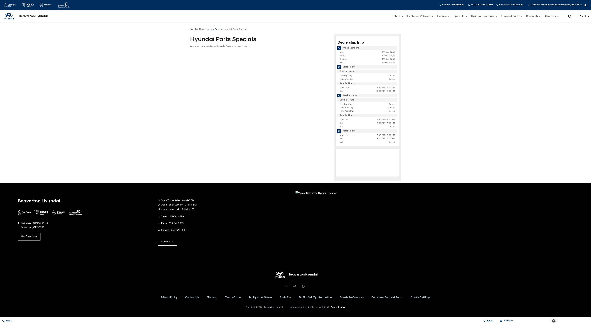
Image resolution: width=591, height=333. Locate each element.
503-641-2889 (388, 52)
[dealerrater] (294, 286)
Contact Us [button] (167, 241)
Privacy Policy (169, 297)
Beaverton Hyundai (273, 307)
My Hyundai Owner (260, 297)
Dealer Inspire (338, 307)
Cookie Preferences (352, 297)
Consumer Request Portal (387, 297)
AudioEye (285, 297)
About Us (550, 16)
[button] (570, 16)
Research (532, 17)
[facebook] (303, 286)
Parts (217, 29)
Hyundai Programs (482, 16)
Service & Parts (510, 16)
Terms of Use (233, 297)
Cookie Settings (420, 297)
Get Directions (29, 236)
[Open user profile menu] (585, 5)
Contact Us (192, 297)
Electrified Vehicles (418, 16)
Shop (397, 16)
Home (209, 29)
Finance (442, 16)
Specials (459, 16)
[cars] (286, 286)
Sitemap (212, 297)
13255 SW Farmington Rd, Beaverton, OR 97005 (556, 5)
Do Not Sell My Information (315, 297)
